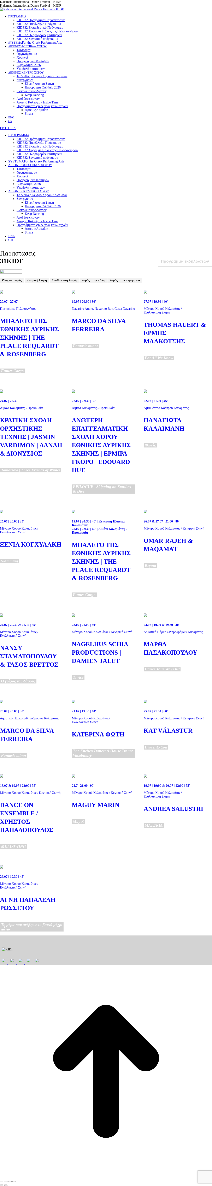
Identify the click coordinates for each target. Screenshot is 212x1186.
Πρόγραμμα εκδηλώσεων (185, 261)
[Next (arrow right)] (5, 1185)
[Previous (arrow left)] (1, 1185)
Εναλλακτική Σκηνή (64, 280)
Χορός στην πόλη (93, 280)
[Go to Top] (106, 1176)
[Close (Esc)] (1, 1181)
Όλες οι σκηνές (12, 280)
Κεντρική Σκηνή (37, 280)
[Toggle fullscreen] (10, 1181)
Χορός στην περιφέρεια (125, 280)
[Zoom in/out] (14, 1181)
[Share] (5, 1181)
